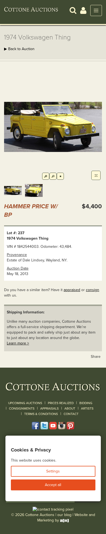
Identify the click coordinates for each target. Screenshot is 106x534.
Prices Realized (61, 403)
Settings (53, 471)
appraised (72, 290)
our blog (64, 514)
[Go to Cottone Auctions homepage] (31, 10)
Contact (71, 414)
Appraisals (49, 408)
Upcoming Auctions (25, 403)
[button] (73, 10)
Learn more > (18, 343)
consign (92, 290)
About (69, 408)
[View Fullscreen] (96, 175)
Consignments (22, 408)
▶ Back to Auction (19, 49)
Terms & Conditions (41, 414)
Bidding (85, 403)
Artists (87, 408)
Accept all (53, 485)
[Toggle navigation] (96, 10)
